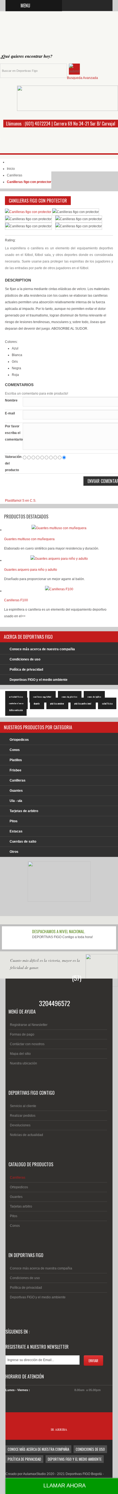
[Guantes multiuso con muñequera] (59, 530)
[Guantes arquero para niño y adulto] (59, 560)
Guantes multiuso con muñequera (29, 539)
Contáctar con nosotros (27, 1044)
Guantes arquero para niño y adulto (30, 570)
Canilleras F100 (16, 600)
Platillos (16, 760)
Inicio (11, 169)
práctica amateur (57, 703)
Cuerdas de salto (23, 841)
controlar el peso (16, 703)
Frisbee (15, 770)
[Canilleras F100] (59, 591)
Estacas (16, 831)
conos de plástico (70, 697)
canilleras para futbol (42, 697)
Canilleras (14, 175)
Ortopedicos (19, 740)
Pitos (14, 821)
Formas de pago (22, 1034)
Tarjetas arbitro (21, 1206)
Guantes (16, 791)
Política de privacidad (26, 669)
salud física (107, 703)
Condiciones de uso (25, 659)
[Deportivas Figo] (44, 34)
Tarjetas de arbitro (24, 811)
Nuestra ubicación (23, 1063)
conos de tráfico (94, 697)
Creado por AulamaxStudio (26, 1474)
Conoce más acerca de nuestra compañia (42, 649)
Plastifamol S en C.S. (20, 500)
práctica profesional (83, 703)
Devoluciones (20, 1125)
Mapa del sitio (20, 1054)
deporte (37, 703)
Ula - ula (16, 801)
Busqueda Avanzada (82, 78)
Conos (15, 750)
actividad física (16, 697)
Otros (14, 852)
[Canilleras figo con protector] (28, 211)
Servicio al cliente (23, 1106)
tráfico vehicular (16, 710)
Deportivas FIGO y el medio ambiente (39, 680)
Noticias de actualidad (26, 1135)
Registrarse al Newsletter (28, 1025)
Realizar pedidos (22, 1116)
